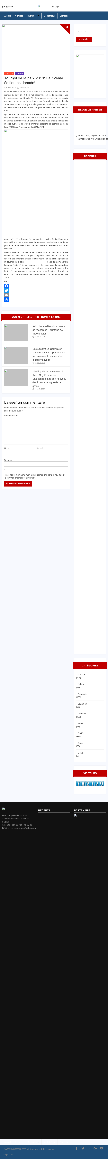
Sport (80, 743)
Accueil (7, 15)
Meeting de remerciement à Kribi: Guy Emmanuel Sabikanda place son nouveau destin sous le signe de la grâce (49, 378)
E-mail (41, 448)
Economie (82, 694)
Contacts (64, 15)
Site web (8, 460)
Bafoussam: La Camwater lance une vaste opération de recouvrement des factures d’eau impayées (48, 354)
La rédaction (24, 87)
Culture (81, 684)
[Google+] (9, 6)
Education (82, 703)
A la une (10, 73)
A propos (19, 15)
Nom (7, 448)
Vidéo (80, 752)
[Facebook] (2, 6)
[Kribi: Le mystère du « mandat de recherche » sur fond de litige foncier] (16, 332)
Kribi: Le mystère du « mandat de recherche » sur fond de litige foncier (49, 329)
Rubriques (32, 15)
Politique (82, 713)
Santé (80, 723)
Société (20, 73)
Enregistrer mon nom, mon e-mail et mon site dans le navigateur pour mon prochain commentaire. (34, 476)
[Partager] (36, 299)
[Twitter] (4, 6)
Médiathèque (49, 15)
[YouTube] (12, 6)
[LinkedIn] (6, 6)
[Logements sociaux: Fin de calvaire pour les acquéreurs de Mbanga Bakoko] (106, 581)
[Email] (36, 295)
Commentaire (11, 415)
